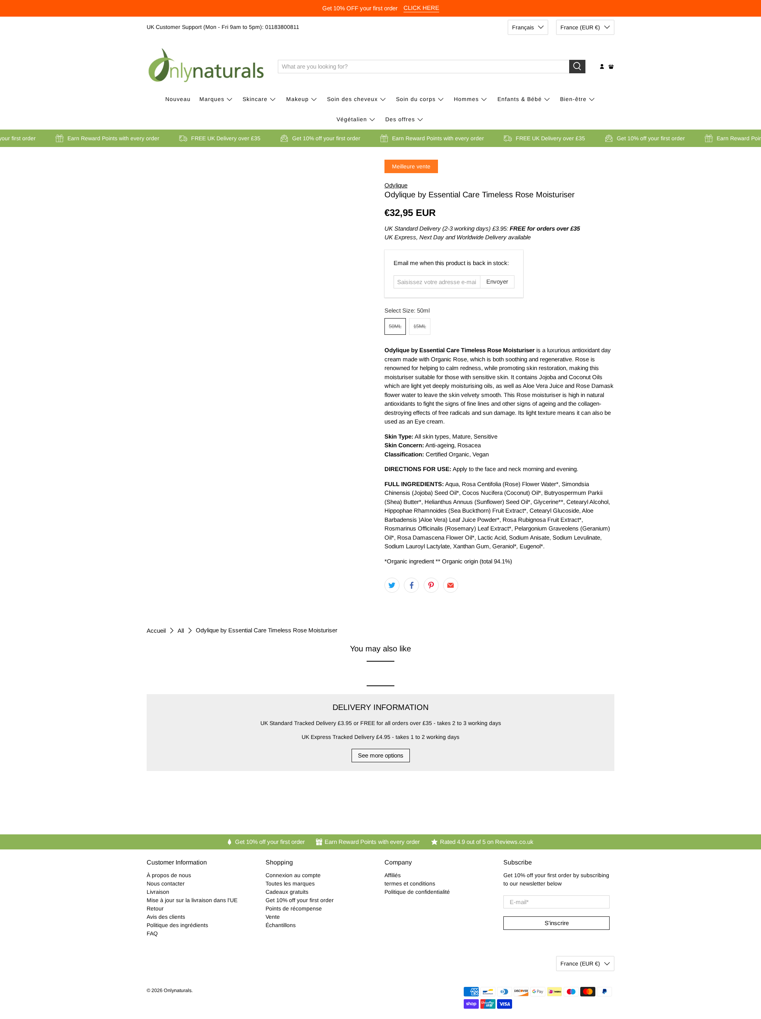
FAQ (152, 933)
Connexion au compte (293, 875)
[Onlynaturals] (206, 66)
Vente (273, 917)
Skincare (255, 99)
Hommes (466, 99)
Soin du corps (416, 99)
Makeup (297, 99)
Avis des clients (166, 917)
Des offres (400, 119)
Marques (211, 99)
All (181, 631)
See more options (380, 755)
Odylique (395, 185)
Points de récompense (294, 908)
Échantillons (281, 925)
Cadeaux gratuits (287, 892)
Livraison (158, 892)
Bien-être (573, 99)
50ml (395, 326)
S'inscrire (557, 923)
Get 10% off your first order (300, 900)
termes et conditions (409, 883)
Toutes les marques (290, 883)
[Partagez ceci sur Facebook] (411, 585)
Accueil (156, 631)
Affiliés (392, 875)
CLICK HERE (421, 7)
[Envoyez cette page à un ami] (450, 585)
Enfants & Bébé (519, 99)
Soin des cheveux (352, 99)
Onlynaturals (177, 990)
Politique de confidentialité (417, 892)
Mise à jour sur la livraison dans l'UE (192, 900)
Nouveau (178, 99)
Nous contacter (166, 883)
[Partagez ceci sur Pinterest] (431, 585)
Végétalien (352, 119)
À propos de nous (169, 875)
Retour (155, 908)
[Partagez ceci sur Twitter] (392, 585)
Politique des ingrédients (177, 925)
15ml (419, 326)
